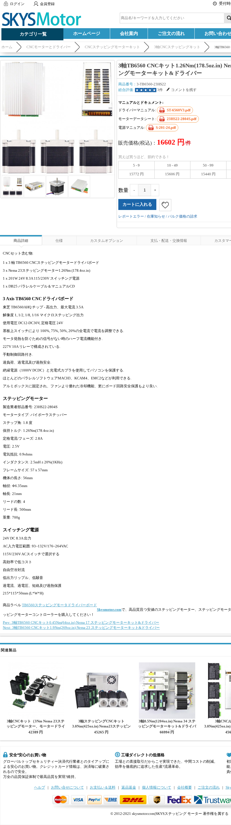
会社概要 (184, 787)
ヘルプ (39, 787)
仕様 (59, 240)
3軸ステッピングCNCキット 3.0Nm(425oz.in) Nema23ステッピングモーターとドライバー (101, 726)
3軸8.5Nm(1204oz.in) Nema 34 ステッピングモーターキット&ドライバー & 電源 (167, 726)
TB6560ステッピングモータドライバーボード (59, 605)
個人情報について (156, 787)
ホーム (6, 47)
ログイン (17, 4)
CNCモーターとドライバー (48, 47)
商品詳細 (21, 240)
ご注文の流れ (171, 33)
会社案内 (129, 33)
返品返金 (128, 787)
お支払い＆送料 (102, 787)
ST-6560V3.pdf (178, 110)
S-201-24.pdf (166, 127)
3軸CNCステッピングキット (177, 47)
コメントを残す (184, 90)
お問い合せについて (67, 787)
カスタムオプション (106, 240)
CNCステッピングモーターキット (112, 47)
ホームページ (86, 33)
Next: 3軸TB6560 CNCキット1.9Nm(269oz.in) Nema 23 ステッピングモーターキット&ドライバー (81, 627)
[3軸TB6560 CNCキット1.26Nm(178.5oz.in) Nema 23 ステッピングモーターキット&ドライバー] (57, 117)
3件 (160, 90)
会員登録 (47, 4)
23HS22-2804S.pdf (181, 119)
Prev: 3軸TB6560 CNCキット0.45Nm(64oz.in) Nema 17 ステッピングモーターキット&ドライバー (81, 622)
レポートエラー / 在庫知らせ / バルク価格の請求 (157, 216)
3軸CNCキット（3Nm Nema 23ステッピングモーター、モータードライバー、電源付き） (35, 726)
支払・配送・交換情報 (168, 240)
